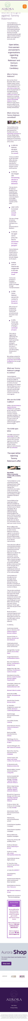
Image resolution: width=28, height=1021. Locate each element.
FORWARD (10, 754)
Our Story (14, 1005)
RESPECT (16, 870)
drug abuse (10, 359)
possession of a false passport (14, 243)
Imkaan (9, 735)
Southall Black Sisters (13, 658)
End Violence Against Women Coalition (14, 407)
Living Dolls (10, 772)
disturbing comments (13, 133)
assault (15, 153)
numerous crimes (12, 94)
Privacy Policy (14, 1007)
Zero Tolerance (11, 887)
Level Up (9, 722)
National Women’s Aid (13, 686)
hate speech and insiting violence (13, 99)
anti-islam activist (12, 88)
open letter (10, 436)
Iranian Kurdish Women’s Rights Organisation (13, 678)
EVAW (14, 807)
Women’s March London (14, 690)
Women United (11, 702)
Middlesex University (13, 766)
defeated (14, 447)
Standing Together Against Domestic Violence (12, 781)
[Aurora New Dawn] (7, 6)
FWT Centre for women (13, 747)
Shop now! (6, 963)
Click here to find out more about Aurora (14, 926)
